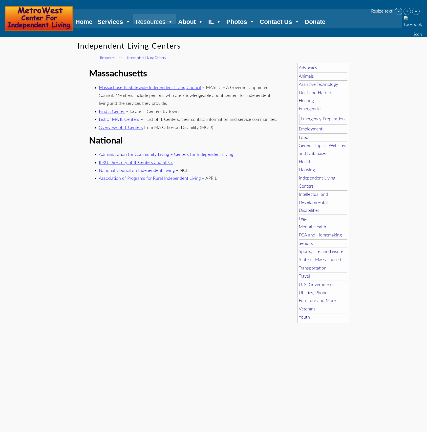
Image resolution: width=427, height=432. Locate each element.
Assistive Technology (318, 84)
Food (303, 137)
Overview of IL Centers (121, 128)
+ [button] (407, 11)
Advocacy (308, 68)
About (187, 21)
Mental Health (312, 227)
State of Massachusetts (321, 260)
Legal (303, 218)
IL (211, 21)
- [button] (399, 11)
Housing (307, 170)
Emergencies (310, 109)
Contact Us (276, 21)
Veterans (307, 309)
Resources (151, 21)
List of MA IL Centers (119, 119)
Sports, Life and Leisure (321, 252)
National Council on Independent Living (137, 170)
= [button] (415, 11)
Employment (310, 129)
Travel (304, 276)
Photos (236, 21)
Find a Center (112, 111)
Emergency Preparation (323, 119)
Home (83, 21)
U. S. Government (316, 285)
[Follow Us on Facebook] (413, 19)
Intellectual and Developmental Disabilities (313, 202)
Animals (306, 76)
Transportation (312, 268)
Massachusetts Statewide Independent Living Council (150, 88)
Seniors (306, 243)
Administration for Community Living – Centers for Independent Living (166, 154)
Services (110, 21)
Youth (304, 317)
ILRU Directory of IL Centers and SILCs (136, 163)
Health (305, 162)
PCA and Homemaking (320, 235)
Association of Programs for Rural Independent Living (150, 178)
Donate (315, 21)
